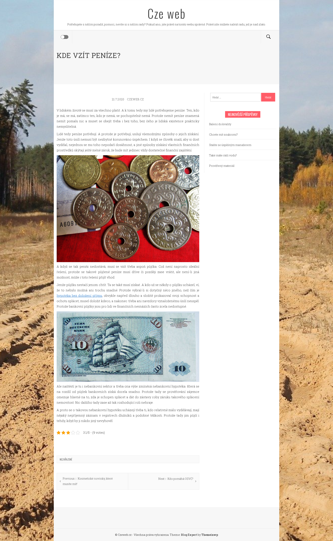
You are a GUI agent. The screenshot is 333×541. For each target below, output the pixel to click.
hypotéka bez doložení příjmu (79, 296)
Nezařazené (66, 459)
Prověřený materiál (222, 166)
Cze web (167, 13)
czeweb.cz (135, 99)
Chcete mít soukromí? (223, 134)
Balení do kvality (220, 124)
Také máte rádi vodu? (223, 155)
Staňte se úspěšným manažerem (230, 145)
